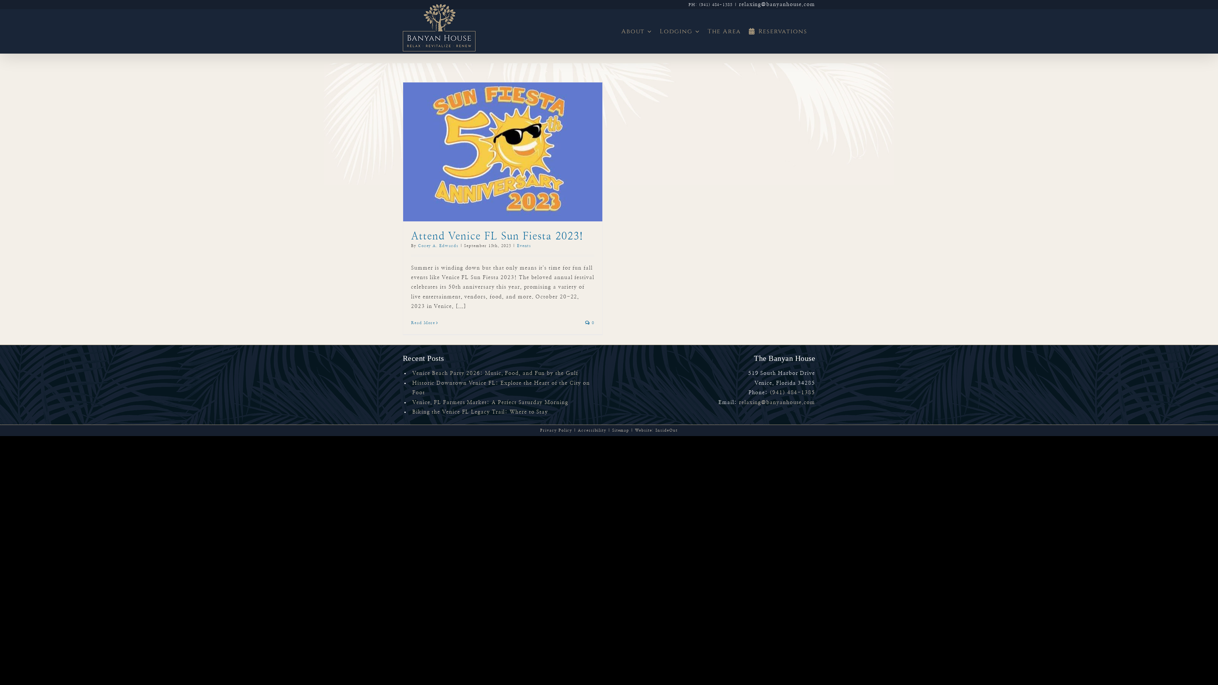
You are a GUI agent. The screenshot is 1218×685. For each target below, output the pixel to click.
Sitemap (620, 430)
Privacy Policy (556, 430)
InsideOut (667, 430)
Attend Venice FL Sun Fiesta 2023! (497, 236)
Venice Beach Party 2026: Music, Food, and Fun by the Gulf (495, 373)
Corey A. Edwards (438, 246)
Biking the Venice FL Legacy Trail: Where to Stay (480, 411)
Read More (423, 323)
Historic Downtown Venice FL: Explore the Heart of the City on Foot (501, 388)
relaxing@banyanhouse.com (777, 4)
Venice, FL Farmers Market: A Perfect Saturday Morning (490, 402)
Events (524, 246)
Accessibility (592, 430)
